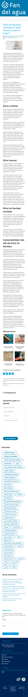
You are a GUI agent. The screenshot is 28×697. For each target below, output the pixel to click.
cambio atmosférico (10, 478)
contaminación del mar (9, 533)
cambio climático (9, 470)
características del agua (10, 514)
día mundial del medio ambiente (12, 501)
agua (17, 463)
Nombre (4, 619)
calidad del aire (7, 540)
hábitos (5, 564)
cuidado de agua (8, 494)
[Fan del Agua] (14, 8)
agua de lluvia (7, 498)
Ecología (21, 35)
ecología (6, 527)
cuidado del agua (9, 452)
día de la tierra (16, 527)
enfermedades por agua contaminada (12, 543)
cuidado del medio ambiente (12, 460)
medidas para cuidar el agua (12, 37)
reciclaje (6, 567)
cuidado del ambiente (10, 456)
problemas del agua (8, 552)
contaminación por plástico (11, 481)
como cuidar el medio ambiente (10, 36)
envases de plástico (8, 549)
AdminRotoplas (6, 35)
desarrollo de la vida (8, 558)
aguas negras (7, 484)
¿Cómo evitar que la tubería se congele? (12, 579)
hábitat (14, 567)
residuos (19, 546)
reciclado (16, 561)
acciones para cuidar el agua (11, 504)
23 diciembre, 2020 (14, 35)
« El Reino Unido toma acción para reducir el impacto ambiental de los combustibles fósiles (14, 380)
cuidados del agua (8, 546)
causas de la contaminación (11, 491)
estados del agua (7, 555)
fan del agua (7, 463)
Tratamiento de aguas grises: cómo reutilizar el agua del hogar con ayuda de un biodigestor (13, 595)
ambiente (19, 494)
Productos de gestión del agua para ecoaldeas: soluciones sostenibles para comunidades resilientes (12, 583)
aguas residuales (8, 537)
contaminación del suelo (10, 511)
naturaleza (6, 561)
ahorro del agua (8, 488)
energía (19, 537)
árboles (13, 564)
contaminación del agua (10, 508)
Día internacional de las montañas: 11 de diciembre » (13, 384)
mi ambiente (20, 558)
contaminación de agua (11, 474)
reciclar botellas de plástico (11, 521)
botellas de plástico (9, 517)
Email (3, 625)
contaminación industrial (10, 530)
